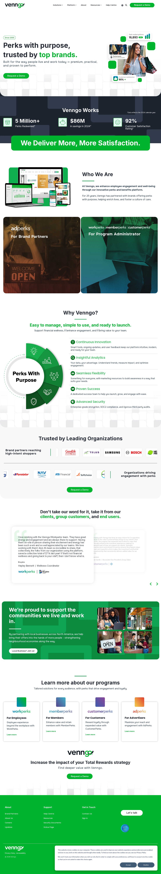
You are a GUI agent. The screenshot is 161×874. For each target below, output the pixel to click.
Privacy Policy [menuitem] (10, 853)
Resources (95, 5)
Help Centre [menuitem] (49, 813)
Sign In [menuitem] (85, 818)
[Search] (126, 5)
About (83, 5)
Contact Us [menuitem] (87, 813)
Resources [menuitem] (48, 818)
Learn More (17, 288)
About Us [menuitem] (9, 818)
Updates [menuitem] (8, 827)
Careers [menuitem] (8, 822)
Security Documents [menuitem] (52, 822)
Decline (146, 865)
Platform (71, 5)
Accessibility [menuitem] (21, 853)
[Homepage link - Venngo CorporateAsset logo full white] (14, 849)
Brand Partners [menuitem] (11, 813)
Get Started (94, 288)
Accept (128, 865)
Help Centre (111, 5)
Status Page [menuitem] (49, 827)
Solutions (57, 5)
